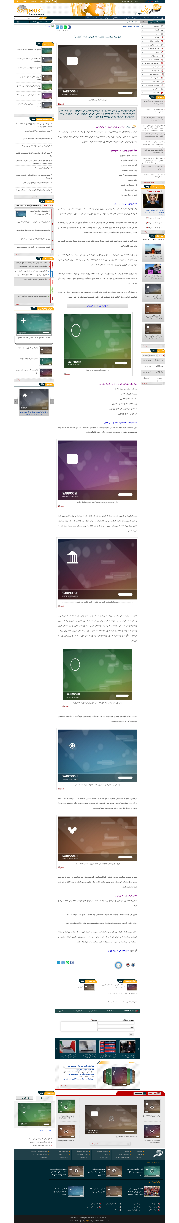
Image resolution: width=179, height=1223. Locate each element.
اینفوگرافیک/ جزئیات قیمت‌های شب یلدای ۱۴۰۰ (122, 1002)
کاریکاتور (50, 384)
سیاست (139, 1151)
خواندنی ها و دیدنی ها (39, 1151)
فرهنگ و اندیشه (82, 1154)
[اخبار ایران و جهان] (147, 16)
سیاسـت (52, 265)
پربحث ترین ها (136, 18)
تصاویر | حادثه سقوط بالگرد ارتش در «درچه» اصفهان (60, 1192)
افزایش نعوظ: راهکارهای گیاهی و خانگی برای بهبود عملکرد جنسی (40, 213)
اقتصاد (140, 1154)
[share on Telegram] (61, 27)
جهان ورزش (104, 1157)
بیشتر (18, 255)
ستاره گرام (160, 236)
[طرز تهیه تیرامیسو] (97, 71)
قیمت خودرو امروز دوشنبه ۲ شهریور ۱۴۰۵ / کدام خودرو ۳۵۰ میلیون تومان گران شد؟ (108, 1056)
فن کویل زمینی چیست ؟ (42, 168)
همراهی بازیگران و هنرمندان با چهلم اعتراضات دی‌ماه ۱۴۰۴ (153, 317)
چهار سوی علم (63, 1151)
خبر (161, 97)
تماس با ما (134, 1204)
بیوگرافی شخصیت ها (40, 1154)
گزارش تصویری (133, 1210)
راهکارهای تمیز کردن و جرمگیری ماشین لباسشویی (29, 59)
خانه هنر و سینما (82, 1151)
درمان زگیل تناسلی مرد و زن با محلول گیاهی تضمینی (33, 222)
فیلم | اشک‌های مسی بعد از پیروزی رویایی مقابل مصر (135, 1172)
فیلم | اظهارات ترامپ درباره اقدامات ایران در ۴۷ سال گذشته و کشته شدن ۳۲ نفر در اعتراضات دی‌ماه (58, 1172)
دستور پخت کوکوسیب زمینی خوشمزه (29, 67)
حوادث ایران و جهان (122, 1157)
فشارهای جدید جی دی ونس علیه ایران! (129, 1056)
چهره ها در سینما (158, 187)
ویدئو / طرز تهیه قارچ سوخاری (65, 1141)
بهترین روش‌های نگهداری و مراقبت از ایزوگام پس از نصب (34, 191)
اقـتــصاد (52, 274)
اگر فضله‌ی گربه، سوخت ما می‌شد (41, 1146)
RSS (116, 1210)
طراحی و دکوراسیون (45, 308)
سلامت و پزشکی (123, 1154)
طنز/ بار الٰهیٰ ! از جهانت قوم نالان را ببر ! (39, 1139)
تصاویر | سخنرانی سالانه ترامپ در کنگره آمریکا (97, 1190)
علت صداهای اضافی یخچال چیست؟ (29, 95)
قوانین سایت (153, 1207)
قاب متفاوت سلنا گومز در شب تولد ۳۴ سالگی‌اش (153, 257)
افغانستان (43, 1157)
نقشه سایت (114, 1207)
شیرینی (80, 987)
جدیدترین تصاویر (154, 1182)
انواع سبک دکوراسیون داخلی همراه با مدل (27, 371)
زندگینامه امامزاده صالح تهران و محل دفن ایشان (80, 1066)
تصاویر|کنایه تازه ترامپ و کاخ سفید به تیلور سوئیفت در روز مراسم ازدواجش (153, 277)
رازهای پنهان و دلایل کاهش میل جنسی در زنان (35, 238)
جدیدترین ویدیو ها (153, 1162)
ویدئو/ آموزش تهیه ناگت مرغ (151, 1116)
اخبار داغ (155, 18)
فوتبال (106, 1154)
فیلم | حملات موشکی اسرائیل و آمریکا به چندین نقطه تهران (96, 1172)
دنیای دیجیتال (63, 1154)
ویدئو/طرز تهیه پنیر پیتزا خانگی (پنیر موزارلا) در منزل (66, 1117)
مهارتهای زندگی (127, 26)
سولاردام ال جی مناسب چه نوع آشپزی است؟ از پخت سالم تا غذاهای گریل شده (34, 125)
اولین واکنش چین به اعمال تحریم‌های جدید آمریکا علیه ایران (67, 1056)
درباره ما (154, 1204)
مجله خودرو (64, 1157)
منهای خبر (126, 18)
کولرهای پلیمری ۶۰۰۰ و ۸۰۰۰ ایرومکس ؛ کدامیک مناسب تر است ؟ (34, 176)
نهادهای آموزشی (102, 1151)
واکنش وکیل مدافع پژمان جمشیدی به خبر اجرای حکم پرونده (154, 212)
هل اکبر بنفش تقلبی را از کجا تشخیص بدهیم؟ (36, 146)
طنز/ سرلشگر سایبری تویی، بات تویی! (40, 1142)
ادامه (145, 383)
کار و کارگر (139, 1157)
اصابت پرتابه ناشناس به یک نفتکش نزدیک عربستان (88, 1056)
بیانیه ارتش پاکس (133, 22)
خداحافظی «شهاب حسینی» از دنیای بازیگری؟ (153, 297)
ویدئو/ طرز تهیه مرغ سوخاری (126, 1136)
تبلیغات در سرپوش (112, 1204)
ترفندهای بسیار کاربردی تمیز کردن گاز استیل (29, 105)
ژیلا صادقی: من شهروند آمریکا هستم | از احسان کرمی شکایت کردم (153, 337)
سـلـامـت (52, 290)
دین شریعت (84, 1157)
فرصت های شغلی (92, 1207)
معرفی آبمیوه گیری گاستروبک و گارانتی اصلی (36, 182)
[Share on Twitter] (57, 27)
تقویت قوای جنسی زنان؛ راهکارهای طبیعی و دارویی (33, 247)
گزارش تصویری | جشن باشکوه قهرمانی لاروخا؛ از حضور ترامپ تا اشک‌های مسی (135, 1192)
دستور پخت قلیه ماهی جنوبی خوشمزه (29, 49)
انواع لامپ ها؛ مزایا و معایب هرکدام (27, 348)
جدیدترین (62, 1011)
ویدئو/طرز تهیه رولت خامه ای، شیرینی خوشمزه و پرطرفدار (113, 986)
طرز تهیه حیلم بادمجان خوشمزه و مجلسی (30, 77)
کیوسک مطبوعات (97, 18)
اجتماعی (52, 281)
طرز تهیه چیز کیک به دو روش (97, 305)
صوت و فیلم (153, 1210)
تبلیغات (24, 2)
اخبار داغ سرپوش (148, 182)
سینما (52, 298)
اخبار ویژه (147, 18)
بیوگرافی (107, 18)
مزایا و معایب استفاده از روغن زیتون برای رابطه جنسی (33, 230)
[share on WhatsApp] (65, 27)
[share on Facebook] (69, 27)
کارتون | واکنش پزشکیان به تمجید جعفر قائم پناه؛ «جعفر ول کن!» (34, 413)
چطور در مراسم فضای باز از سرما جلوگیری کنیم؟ (36, 138)
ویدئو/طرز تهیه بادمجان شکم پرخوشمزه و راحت (152, 1141)
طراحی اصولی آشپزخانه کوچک (29, 358)
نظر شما (94, 1020)
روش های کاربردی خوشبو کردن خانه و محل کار (29, 86)
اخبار (88, 18)
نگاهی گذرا (94, 1204)
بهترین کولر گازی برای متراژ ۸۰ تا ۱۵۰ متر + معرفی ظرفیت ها (34, 154)
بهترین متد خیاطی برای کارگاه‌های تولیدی (37, 131)
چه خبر (46, 258)
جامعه (127, 1151)
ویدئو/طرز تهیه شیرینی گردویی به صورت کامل (122, 993)
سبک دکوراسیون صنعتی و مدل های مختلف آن (34, 337)
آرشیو (41, 2)
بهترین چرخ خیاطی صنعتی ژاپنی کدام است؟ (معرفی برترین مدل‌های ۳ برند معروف (34, 162)
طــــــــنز (45, 1098)
